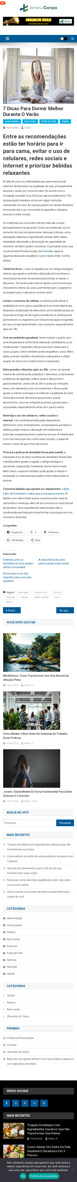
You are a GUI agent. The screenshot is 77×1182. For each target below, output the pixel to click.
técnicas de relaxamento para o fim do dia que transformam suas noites (34, 871)
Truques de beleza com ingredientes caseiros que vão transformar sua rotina (38, 847)
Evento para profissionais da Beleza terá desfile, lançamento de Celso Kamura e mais (14, 610)
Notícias (11, 959)
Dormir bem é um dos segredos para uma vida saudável (17, 577)
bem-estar (23, 592)
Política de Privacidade (20, 1038)
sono (57, 597)
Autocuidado (12, 121)
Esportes (12, 946)
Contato (12, 1044)
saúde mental (41, 597)
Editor (27, 127)
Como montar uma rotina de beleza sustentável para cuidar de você (38, 894)
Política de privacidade (43, 1176)
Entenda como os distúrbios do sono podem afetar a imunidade (18, 563)
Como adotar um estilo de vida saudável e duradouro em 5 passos (40, 859)
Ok (23, 1176)
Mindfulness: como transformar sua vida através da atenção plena (36, 677)
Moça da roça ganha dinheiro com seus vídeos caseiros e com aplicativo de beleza (40, 1061)
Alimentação (14, 918)
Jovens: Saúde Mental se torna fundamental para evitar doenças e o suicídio (37, 793)
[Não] (72, 1170)
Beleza (11, 932)
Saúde (65, 121)
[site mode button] (64, 39)
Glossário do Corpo (18, 1016)
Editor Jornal (30, 801)
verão (9, 601)
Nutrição (12, 966)
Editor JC (29, 685)
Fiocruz (57, 592)
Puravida (47, 251)
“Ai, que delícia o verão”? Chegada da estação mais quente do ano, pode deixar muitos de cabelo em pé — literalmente (66, 610)
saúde (24, 597)
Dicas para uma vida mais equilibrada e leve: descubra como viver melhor (38, 882)
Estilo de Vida (49, 121)
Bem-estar (30, 121)
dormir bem (41, 592)
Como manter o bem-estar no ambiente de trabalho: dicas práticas (35, 735)
